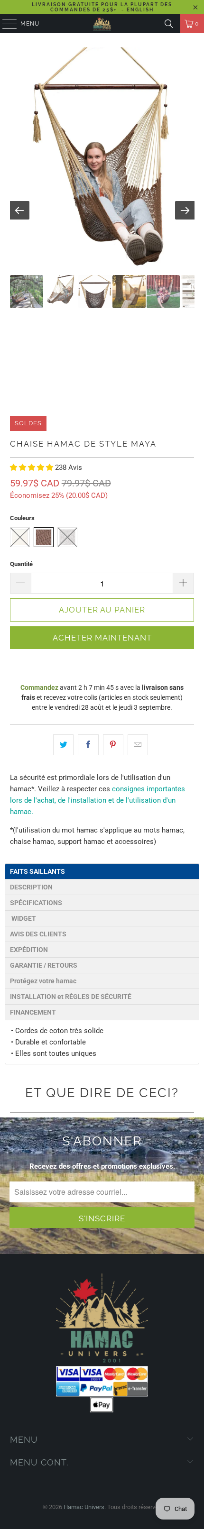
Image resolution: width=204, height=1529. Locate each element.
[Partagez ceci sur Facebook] (88, 744)
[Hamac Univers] (102, 23)
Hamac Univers (84, 1507)
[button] (32, 467)
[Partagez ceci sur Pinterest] (113, 744)
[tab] (102, 871)
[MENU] (5, 23)
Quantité (21, 564)
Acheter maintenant (102, 637)
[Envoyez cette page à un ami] (138, 744)
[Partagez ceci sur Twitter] (63, 744)
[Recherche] (169, 23)
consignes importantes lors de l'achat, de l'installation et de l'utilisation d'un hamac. (97, 800)
